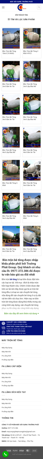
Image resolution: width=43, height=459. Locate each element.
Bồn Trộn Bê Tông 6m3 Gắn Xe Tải (9, 250)
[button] (3, 7)
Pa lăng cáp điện (7, 360)
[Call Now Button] (5, 454)
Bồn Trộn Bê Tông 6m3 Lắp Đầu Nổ (30, 250)
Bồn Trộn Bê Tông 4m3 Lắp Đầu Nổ (9, 151)
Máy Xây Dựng (7, 348)
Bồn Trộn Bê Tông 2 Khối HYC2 (30, 52)
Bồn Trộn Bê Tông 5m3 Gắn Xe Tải (30, 184)
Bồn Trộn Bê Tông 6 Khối (30, 217)
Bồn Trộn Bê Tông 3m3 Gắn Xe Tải (9, 118)
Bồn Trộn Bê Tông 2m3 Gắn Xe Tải (9, 85)
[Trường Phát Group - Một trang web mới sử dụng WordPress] (21, 7)
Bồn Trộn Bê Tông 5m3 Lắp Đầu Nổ (9, 217)
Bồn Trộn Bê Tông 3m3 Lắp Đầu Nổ (30, 118)
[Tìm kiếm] (39, 7)
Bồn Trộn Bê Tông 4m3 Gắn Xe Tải (30, 151)
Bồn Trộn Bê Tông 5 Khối (9, 184)
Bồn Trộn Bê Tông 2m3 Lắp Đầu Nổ (30, 85)
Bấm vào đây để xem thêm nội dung (20, 313)
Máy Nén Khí (6, 352)
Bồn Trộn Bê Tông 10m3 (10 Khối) (9, 52)
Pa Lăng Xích (6, 356)
